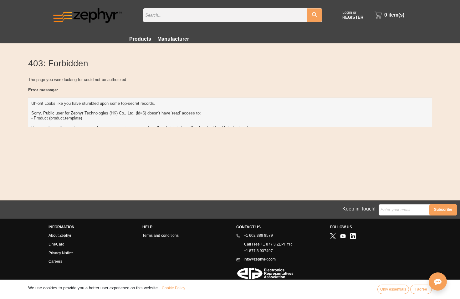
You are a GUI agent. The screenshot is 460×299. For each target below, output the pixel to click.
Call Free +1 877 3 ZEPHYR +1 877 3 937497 (264, 247)
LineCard (56, 244)
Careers (55, 261)
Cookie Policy (173, 288)
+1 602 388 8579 (258, 235)
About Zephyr (60, 235)
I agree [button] (421, 289)
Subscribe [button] (443, 209)
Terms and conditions (160, 235)
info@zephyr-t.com (259, 259)
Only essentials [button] (393, 289)
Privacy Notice (61, 253)
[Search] (314, 15)
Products (140, 39)
